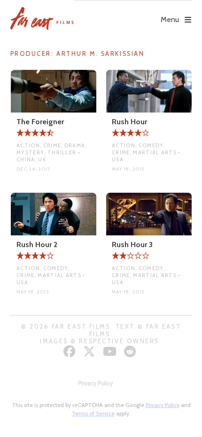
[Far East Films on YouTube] (111, 351)
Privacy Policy (95, 383)
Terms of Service (93, 413)
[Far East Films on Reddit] (131, 351)
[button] (133, 12)
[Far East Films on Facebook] (70, 351)
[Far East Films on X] (90, 351)
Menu (170, 19)
